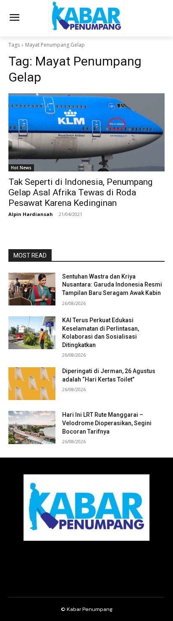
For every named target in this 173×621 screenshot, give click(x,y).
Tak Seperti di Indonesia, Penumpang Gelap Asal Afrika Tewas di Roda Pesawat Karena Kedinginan (80, 192)
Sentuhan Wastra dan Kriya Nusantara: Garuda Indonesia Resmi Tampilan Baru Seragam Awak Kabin (112, 284)
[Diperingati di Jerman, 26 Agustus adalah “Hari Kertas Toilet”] (31, 383)
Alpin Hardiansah (30, 214)
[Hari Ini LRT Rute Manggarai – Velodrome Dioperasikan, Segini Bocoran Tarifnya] (31, 427)
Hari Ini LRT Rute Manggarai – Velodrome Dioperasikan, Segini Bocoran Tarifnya (107, 422)
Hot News (21, 168)
